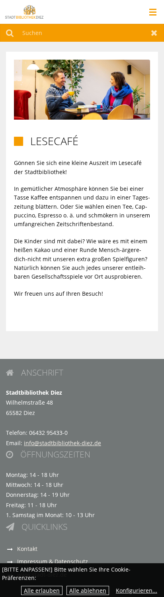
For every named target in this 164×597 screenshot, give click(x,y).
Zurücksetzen (154, 33)
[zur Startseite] (24, 11)
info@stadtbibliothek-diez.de (62, 443)
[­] (150, 12)
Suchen (10, 33)
